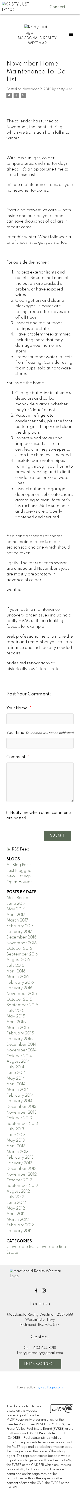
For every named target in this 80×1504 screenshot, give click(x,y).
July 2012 (15, 1197)
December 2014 (21, 1045)
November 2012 (21, 1174)
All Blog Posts (18, 865)
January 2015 (19, 1039)
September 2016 (22, 954)
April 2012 (16, 1214)
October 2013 (19, 1118)
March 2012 (17, 1220)
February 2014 (20, 1096)
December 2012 (21, 1169)
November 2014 (21, 1050)
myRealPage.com (49, 1387)
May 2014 (15, 1079)
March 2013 (17, 1152)
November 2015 (21, 994)
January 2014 (19, 1101)
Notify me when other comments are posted (39, 815)
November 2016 (21, 943)
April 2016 (16, 971)
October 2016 (19, 949)
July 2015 (15, 1011)
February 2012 (20, 1225)
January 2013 (19, 1163)
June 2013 (16, 1135)
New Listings (18, 876)
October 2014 (19, 1056)
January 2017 (19, 932)
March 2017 (17, 920)
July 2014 (15, 1067)
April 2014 (16, 1084)
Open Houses (19, 882)
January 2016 (19, 988)
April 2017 (15, 915)
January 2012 (19, 1231)
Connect (57, 7)
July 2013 (15, 1129)
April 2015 (16, 1022)
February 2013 (20, 1157)
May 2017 (15, 909)
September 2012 (22, 1186)
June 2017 (16, 904)
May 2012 (15, 1208)
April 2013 (16, 1146)
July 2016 (15, 966)
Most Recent (18, 898)
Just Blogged (19, 871)
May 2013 (15, 1141)
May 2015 (15, 1016)
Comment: (17, 757)
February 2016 (20, 983)
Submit (57, 835)
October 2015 (19, 1000)
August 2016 (18, 960)
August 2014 (18, 1062)
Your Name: (18, 708)
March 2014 (17, 1090)
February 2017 (20, 926)
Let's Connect (40, 1364)
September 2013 (22, 1124)
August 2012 (18, 1191)
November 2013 (21, 1112)
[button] (36, 1290)
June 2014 (16, 1073)
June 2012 (16, 1203)
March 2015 (17, 1028)
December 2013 (21, 1107)
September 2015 (22, 1005)
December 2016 (21, 937)
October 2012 (19, 1180)
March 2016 (17, 977)
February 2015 (20, 1033)
